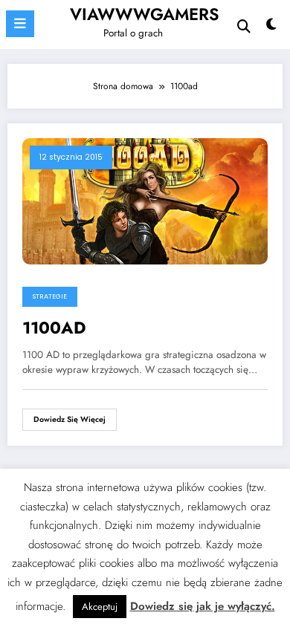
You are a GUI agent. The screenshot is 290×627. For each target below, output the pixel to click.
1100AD (54, 328)
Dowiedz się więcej (69, 419)
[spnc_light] (271, 28)
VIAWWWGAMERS (144, 14)
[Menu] (20, 23)
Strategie (50, 296)
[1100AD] (145, 200)
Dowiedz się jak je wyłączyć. (202, 606)
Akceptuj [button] (99, 607)
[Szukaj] (243, 26)
